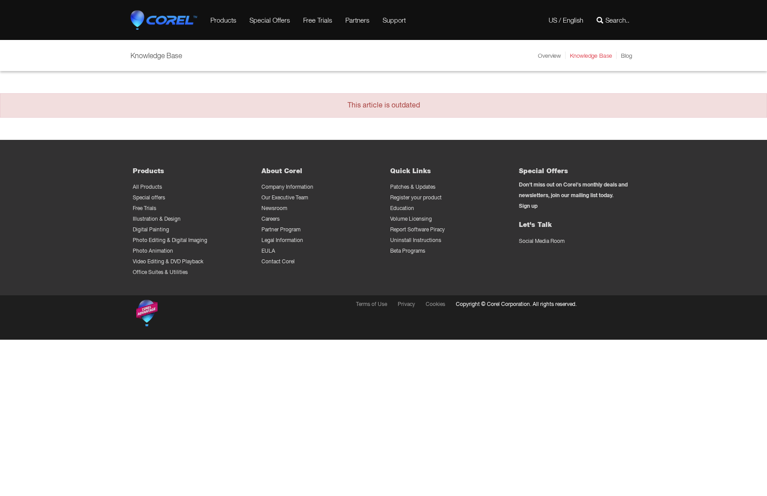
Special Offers (269, 20)
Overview (549, 55)
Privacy (406, 304)
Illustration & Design (157, 218)
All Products (147, 186)
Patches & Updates (412, 186)
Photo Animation (153, 250)
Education (402, 208)
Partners (357, 20)
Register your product (416, 197)
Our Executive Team (284, 197)
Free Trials (317, 20)
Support (394, 20)
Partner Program (280, 229)
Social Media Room (542, 241)
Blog (626, 55)
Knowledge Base (591, 55)
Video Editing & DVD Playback (168, 261)
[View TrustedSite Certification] (189, 314)
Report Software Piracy (417, 229)
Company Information (287, 186)
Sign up (528, 205)
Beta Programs (407, 250)
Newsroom (274, 208)
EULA (268, 250)
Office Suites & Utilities (160, 272)
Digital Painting (151, 229)
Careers (270, 218)
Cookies (435, 304)
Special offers (149, 197)
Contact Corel (278, 261)
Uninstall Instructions (415, 240)
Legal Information (282, 240)
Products (223, 20)
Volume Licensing (411, 218)
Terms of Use (371, 304)
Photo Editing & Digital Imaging (170, 240)
